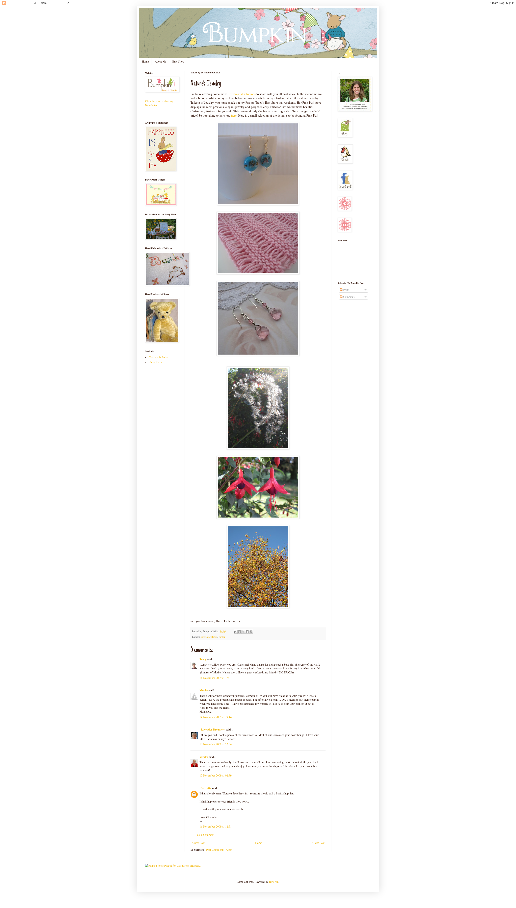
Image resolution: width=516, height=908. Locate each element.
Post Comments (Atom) (219, 850)
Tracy (203, 659)
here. (234, 115)
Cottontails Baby (158, 357)
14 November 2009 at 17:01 (216, 678)
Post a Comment (205, 835)
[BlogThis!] (239, 632)
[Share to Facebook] (247, 632)
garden (221, 637)
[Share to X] (243, 632)
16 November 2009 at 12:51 (216, 826)
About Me (160, 61)
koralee (204, 757)
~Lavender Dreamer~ (212, 729)
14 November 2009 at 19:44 (216, 717)
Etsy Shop (178, 61)
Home (145, 61)
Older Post (318, 843)
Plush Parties (156, 362)
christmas (212, 637)
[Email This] (236, 632)
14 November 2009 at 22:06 (216, 744)
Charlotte (205, 788)
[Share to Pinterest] (251, 632)
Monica (204, 690)
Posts (345, 290)
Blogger (273, 882)
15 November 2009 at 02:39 (216, 775)
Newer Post (198, 843)
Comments (348, 297)
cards (203, 637)
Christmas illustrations (242, 94)
